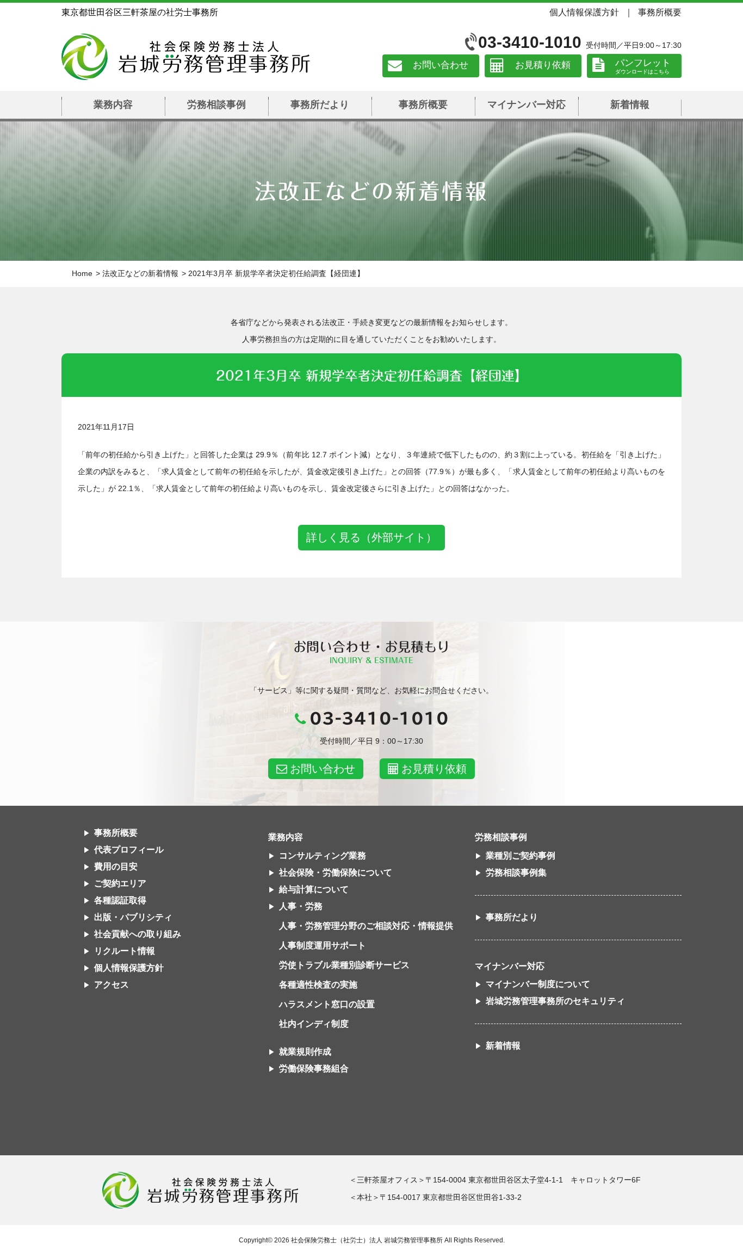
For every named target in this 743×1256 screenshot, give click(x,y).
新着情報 (629, 104)
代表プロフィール (129, 849)
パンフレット (643, 63)
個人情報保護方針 (584, 12)
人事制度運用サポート (322, 945)
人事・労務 (301, 906)
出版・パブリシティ (133, 917)
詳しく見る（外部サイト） (371, 537)
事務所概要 (660, 12)
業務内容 (113, 104)
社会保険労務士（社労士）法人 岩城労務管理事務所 (367, 1240)
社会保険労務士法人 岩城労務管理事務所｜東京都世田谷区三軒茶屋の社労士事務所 (185, 56)
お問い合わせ (440, 65)
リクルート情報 (124, 950)
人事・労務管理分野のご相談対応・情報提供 (366, 925)
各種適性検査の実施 (318, 984)
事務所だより (319, 104)
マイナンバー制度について (538, 984)
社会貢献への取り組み (137, 934)
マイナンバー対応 (526, 104)
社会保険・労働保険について (335, 872)
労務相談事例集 (516, 872)
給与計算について (314, 889)
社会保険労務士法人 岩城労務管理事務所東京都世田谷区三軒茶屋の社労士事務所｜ (200, 1190)
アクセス (111, 984)
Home (82, 273)
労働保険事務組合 (314, 1068)
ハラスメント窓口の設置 (327, 1004)
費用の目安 (116, 866)
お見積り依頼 (543, 65)
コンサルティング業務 (322, 855)
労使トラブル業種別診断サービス (344, 965)
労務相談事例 (216, 104)
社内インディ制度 (314, 1023)
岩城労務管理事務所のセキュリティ (555, 1001)
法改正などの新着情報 (140, 273)
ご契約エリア (120, 883)
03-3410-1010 (529, 42)
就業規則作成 (305, 1051)
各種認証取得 (120, 900)
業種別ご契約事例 (520, 855)
